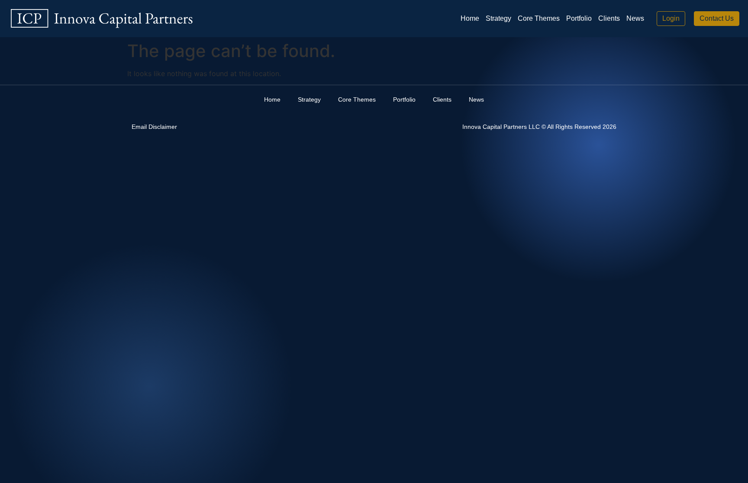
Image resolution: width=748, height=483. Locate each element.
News (635, 18)
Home (470, 18)
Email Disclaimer (154, 126)
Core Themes (539, 18)
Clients (609, 18)
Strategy (498, 18)
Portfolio (579, 18)
